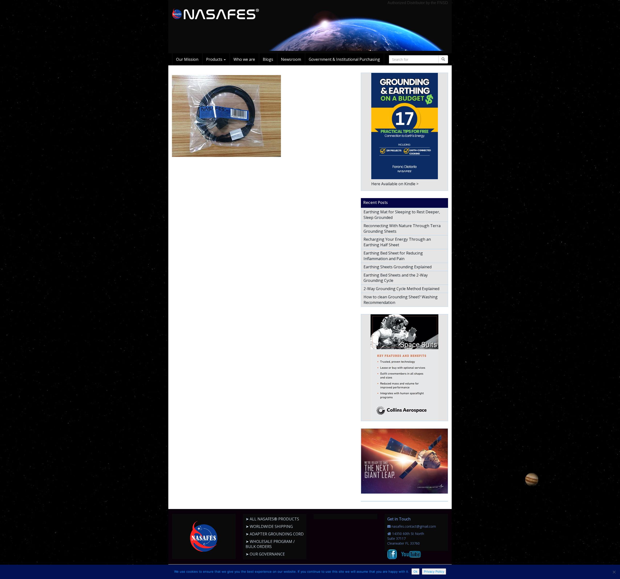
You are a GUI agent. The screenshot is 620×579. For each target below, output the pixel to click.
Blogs (268, 59)
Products (214, 59)
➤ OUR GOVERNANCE (265, 554)
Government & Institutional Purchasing (344, 59)
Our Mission (187, 59)
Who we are (244, 59)
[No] (614, 572)
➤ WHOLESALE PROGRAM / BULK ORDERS (270, 544)
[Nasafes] (215, 14)
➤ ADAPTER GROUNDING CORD (275, 534)
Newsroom (291, 59)
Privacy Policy (434, 571)
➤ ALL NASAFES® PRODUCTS (272, 519)
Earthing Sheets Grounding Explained (398, 267)
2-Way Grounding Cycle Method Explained (401, 288)
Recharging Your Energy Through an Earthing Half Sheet (397, 242)
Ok (415, 571)
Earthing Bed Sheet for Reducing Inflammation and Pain (393, 255)
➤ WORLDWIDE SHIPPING (269, 526)
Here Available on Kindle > (394, 183)
